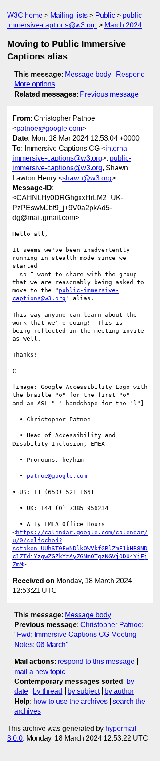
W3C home (25, 15)
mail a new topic (39, 671)
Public (105, 15)
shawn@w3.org (87, 178)
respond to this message (96, 661)
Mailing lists (69, 15)
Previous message (109, 94)
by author (119, 691)
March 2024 (123, 25)
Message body (88, 74)
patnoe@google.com (49, 128)
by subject (84, 691)
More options (34, 84)
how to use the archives (70, 701)
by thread (47, 691)
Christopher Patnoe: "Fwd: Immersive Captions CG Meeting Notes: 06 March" (79, 634)
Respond (130, 74)
